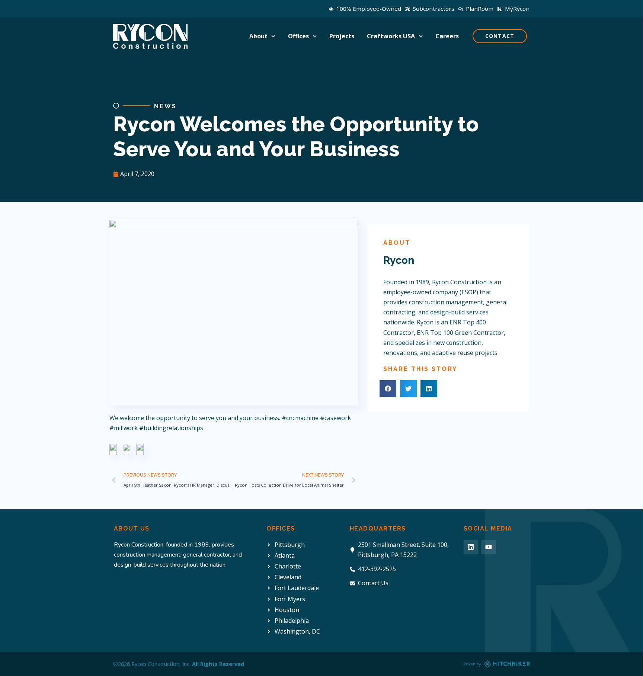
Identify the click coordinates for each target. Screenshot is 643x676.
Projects (341, 36)
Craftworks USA (391, 36)
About (258, 36)
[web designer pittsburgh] (496, 664)
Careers (447, 36)
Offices (298, 36)
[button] (388, 388)
